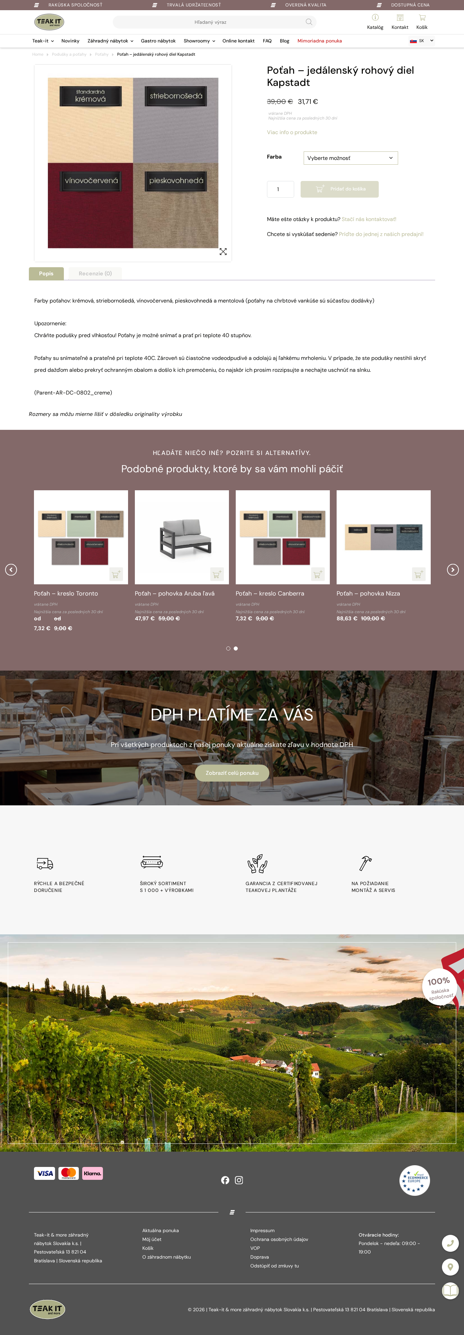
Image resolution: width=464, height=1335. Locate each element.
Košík (148, 1248)
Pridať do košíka (348, 189)
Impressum (262, 1230)
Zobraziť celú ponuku (232, 772)
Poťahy (102, 54)
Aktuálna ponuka (160, 1230)
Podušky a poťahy (69, 54)
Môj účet (151, 1239)
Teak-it (40, 41)
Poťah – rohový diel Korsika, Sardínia (174, 597)
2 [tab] (236, 648)
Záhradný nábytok (108, 41)
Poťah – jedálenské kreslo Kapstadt (271, 597)
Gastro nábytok (158, 41)
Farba (274, 156)
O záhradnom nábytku (166, 1257)
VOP (255, 1248)
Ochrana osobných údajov (279, 1239)
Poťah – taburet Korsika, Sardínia (80, 593)
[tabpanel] (81, 562)
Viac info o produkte (292, 132)
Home (37, 54)
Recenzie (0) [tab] (95, 273)
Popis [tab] (46, 273)
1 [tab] (228, 648)
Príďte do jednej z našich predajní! (381, 234)
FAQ (267, 41)
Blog (284, 41)
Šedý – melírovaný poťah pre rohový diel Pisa (377, 597)
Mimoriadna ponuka (320, 41)
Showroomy (197, 41)
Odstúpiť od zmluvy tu (274, 1266)
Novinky (70, 41)
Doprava (259, 1257)
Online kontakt (238, 41)
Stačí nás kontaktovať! (369, 219)
